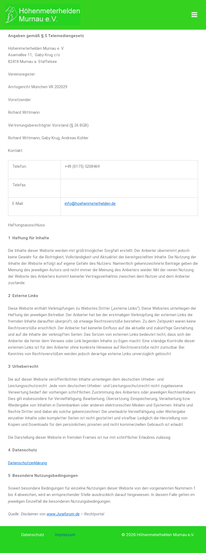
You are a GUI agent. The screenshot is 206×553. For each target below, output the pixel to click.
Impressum (65, 534)
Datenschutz (32, 534)
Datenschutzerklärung (27, 463)
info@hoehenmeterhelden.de (90, 203)
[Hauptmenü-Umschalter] (194, 15)
